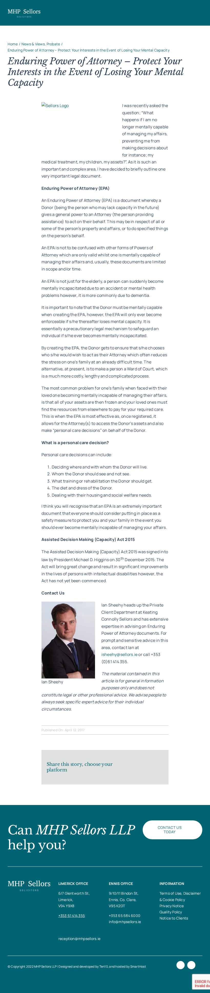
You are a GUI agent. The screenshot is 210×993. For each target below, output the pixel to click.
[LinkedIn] (151, 763)
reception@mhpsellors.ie (79, 938)
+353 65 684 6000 (124, 915)
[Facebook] (134, 763)
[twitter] (180, 965)
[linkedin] (191, 965)
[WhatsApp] (159, 763)
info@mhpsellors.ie (125, 921)
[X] (143, 763)
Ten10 (103, 966)
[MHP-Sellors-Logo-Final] (24, 10)
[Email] (159, 771)
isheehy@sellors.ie (119, 654)
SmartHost (138, 966)
